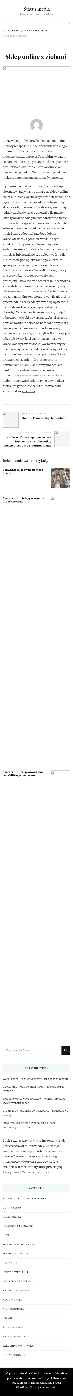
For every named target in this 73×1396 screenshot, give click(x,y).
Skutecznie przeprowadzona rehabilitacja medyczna (23, 773)
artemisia (28, 391)
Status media (36, 8)
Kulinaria (10, 1263)
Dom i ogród (12, 1207)
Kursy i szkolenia (16, 1272)
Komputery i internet (18, 1244)
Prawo (7, 1318)
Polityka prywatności (43, 1387)
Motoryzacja (12, 1299)
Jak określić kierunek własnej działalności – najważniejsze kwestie (30, 1125)
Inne (6, 1235)
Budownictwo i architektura (25, 1198)
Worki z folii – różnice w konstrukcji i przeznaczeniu (36, 1079)
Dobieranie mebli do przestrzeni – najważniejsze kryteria (33, 1089)
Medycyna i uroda (16, 1290)
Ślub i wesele (12, 1327)
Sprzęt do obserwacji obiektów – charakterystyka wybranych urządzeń (34, 1101)
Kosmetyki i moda (15, 1253)
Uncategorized (14, 1355)
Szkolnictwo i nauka (18, 1345)
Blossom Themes (30, 1382)
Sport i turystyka (16, 1336)
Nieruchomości (14, 1309)
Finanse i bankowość (18, 1226)
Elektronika (12, 1217)
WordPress (23, 1387)
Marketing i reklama (18, 1281)
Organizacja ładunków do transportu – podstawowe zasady (35, 1113)
